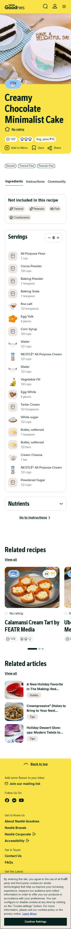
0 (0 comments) (7, 129)
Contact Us (13, 856)
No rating (18, 129)
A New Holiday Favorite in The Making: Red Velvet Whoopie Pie (45, 686)
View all (11, 560)
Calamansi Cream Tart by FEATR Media (32, 626)
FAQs (9, 862)
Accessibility (14, 841)
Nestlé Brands (15, 828)
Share (57, 148)
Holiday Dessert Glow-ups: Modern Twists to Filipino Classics (44, 730)
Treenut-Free (27, 166)
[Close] (66, 879)
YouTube (21, 800)
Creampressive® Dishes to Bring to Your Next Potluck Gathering (46, 708)
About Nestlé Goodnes (22, 821)
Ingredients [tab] (14, 181)
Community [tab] (57, 182)
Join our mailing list (24, 784)
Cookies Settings (35, 921)
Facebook (7, 800)
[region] (35, 901)
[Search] (45, 6)
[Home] (14, 6)
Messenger (14, 800)
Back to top (39, 764)
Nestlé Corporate (18, 834)
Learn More (29, 913)
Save (41, 148)
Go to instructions (33, 518)
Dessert (10, 166)
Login (54, 6)
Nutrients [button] (18, 503)
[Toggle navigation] (64, 6)
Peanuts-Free (46, 166)
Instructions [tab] (35, 182)
